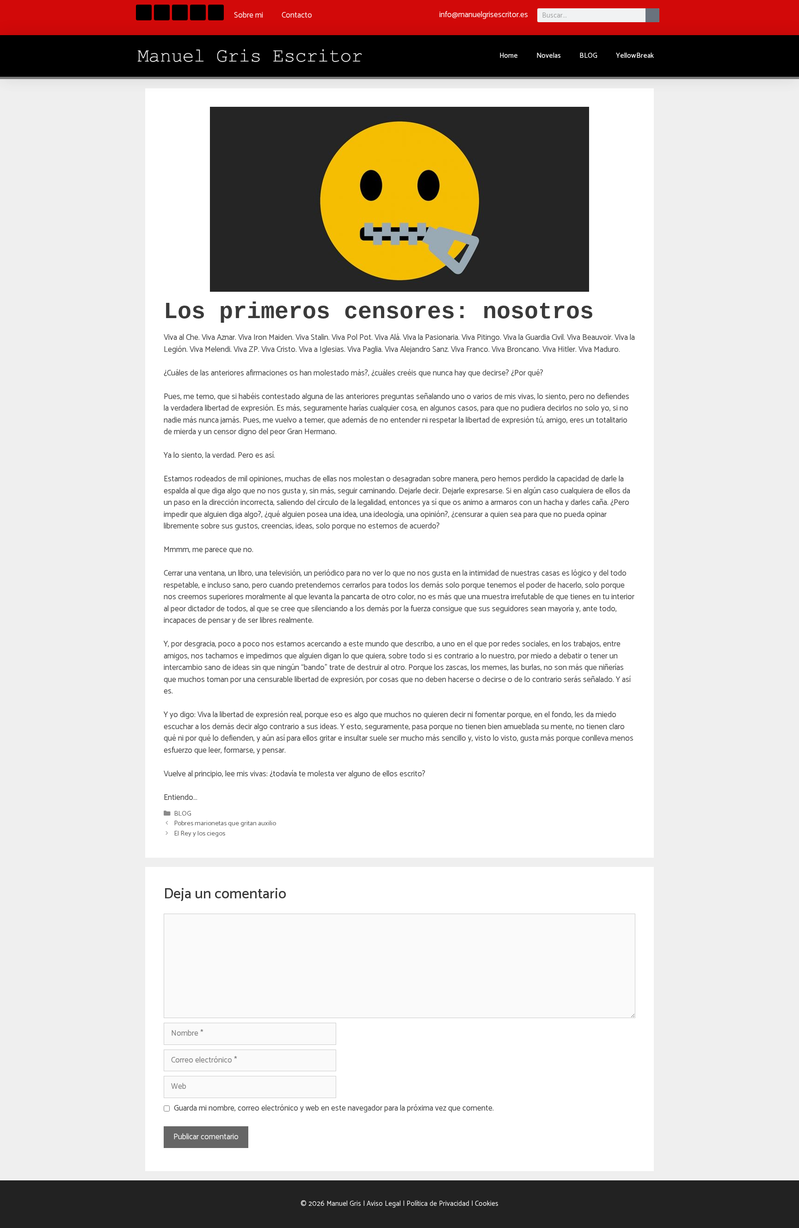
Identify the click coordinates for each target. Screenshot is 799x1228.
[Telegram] (198, 12)
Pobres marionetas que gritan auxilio (225, 823)
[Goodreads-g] (180, 12)
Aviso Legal (384, 1204)
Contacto (297, 15)
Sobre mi (248, 15)
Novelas (548, 55)
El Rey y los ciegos (199, 833)
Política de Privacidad (437, 1204)
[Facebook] (144, 12)
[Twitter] (216, 12)
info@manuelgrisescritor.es (483, 14)
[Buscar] (652, 15)
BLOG (588, 55)
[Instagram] (162, 12)
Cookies (486, 1204)
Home (508, 55)
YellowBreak (635, 55)
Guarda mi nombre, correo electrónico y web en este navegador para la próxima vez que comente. (334, 1109)
